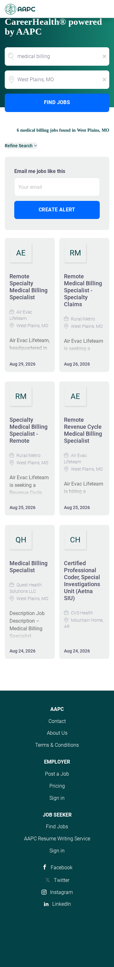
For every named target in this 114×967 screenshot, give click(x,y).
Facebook (62, 867)
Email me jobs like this (39, 171)
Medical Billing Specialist (29, 566)
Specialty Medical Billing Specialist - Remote (29, 430)
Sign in (57, 798)
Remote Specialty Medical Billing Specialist (29, 287)
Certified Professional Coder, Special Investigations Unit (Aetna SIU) (82, 580)
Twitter (61, 880)
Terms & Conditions (57, 745)
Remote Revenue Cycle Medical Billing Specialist (83, 430)
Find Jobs (57, 102)
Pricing (57, 786)
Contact (57, 721)
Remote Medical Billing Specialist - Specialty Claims (83, 290)
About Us (57, 733)
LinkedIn (61, 904)
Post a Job (57, 774)
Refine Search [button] (19, 145)
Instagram (61, 892)
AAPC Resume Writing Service (57, 839)
